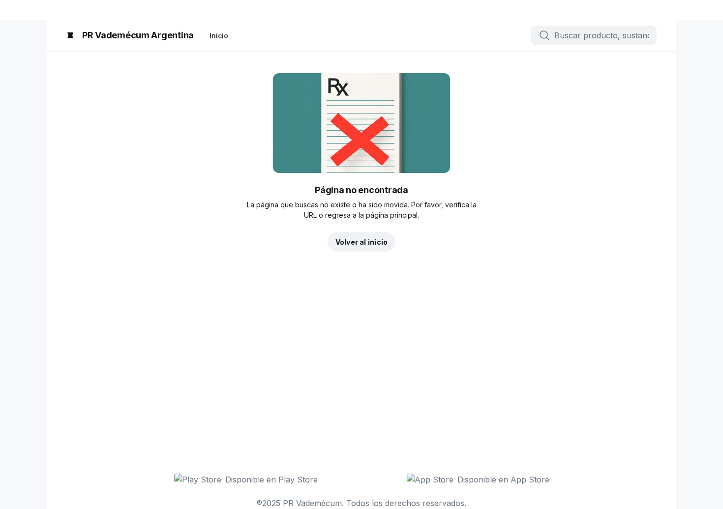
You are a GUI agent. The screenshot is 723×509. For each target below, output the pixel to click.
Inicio (219, 35)
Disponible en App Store (503, 479)
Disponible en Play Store (271, 479)
